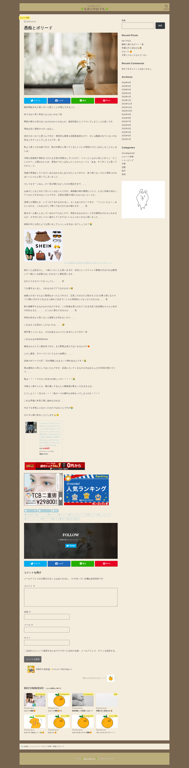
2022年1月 (126, 139)
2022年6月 (126, 125)
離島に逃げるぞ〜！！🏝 (133, 44)
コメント (29, 586)
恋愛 (56, 511)
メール (28, 625)
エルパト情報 (24, 18)
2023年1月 (126, 100)
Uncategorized (128, 153)
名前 (27, 612)
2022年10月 (127, 111)
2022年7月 (126, 121)
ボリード (47, 519)
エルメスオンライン (78, 515)
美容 (124, 174)
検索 (124, 20)
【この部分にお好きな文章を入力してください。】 (88, 263)
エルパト (53, 515)
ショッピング (45, 511)
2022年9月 (126, 114)
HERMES (30, 515)
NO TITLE (126, 41)
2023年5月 (126, 86)
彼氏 (63, 519)
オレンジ (92, 515)
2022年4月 (126, 132)
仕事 (124, 164)
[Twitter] (70, 546)
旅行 (124, 171)
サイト (27, 638)
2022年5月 (126, 129)
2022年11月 (127, 107)
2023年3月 (126, 93)
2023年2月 (126, 97)
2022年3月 (126, 136)
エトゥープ (42, 515)
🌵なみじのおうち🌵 (94, 8)
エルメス (63, 515)
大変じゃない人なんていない (134, 55)
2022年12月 (127, 104)
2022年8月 (126, 118)
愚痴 (77, 519)
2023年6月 (126, 83)
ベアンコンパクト (33, 519)
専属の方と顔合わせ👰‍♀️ (132, 48)
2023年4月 (126, 90)
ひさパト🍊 (127, 52)
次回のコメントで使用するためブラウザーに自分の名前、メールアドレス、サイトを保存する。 (71, 651)
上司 (55, 519)
